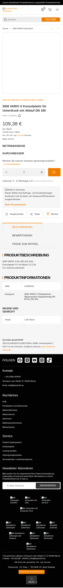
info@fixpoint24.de (16, 385)
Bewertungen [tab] (22, 235)
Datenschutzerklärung (45, 474)
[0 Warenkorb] (49, 9)
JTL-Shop (23, 567)
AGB (4, 402)
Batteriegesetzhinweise (12, 423)
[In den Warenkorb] (54, 172)
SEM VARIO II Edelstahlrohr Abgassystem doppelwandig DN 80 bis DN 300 (24, 28)
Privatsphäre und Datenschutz (15, 406)
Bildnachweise (8, 427)
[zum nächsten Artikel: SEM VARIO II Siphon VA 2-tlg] (58, 28)
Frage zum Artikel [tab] (25, 244)
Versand (20, 135)
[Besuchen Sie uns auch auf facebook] (19, 360)
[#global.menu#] (57, 9)
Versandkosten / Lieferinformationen (17, 459)
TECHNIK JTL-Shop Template (42, 567)
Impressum (7, 419)
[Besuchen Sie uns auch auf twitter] (27, 360)
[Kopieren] (19, 116)
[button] (58, 352)
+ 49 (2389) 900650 (12, 377)
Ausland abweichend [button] (43, 181)
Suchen (50, 19)
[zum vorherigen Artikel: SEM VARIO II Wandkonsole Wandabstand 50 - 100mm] (52, 28)
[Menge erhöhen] (42, 172)
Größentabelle (8, 447)
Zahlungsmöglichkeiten (12, 455)
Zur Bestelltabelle (11, 164)
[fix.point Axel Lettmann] (13, 9)
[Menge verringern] (6, 172)
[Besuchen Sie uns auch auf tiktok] (49, 360)
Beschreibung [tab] (22, 227)
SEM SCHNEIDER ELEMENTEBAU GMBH (22, 100)
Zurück (5, 28)
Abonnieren (48, 485)
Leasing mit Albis (9, 451)
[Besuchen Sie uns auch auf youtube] (34, 360)
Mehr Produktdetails (15, 204)
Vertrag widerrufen (31, 572)
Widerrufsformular (9, 410)
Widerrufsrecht (8, 414)
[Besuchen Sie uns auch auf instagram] (41, 360)
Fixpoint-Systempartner (12, 442)
